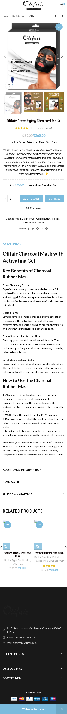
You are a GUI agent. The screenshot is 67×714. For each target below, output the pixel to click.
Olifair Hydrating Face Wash (49, 553)
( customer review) (41, 128)
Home (6, 16)
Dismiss (61, 709)
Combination (43, 218)
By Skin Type (19, 16)
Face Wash (58, 560)
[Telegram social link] (46, 228)
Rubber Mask (36, 222)
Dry (50, 560)
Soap (20, 564)
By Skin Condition (42, 557)
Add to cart (31, 198)
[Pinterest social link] (37, 228)
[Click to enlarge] (9, 85)
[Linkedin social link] (42, 228)
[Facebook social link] (29, 228)
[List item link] (33, 637)
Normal (56, 218)
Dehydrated (58, 557)
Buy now (54, 198)
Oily (31, 16)
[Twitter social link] (33, 228)
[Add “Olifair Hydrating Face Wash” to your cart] (38, 546)
